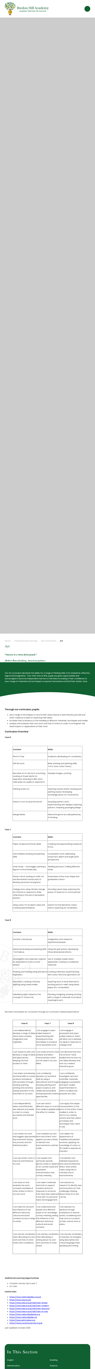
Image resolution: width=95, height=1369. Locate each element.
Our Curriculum (48, 641)
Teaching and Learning (25, 641)
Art (61, 641)
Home (8, 641)
